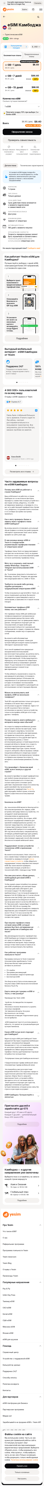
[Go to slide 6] (26, 465)
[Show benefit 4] (23, 382)
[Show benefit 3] (21, 382)
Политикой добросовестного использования (20, 240)
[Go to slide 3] (19, 465)
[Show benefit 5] (25, 382)
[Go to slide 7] (28, 465)
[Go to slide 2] (17, 465)
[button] (22, 188)
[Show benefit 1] (16, 382)
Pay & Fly (30, 789)
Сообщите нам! (34, 248)
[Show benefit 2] (18, 382)
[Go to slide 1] (15, 465)
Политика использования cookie (24, 1460)
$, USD (35, 47)
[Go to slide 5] (24, 465)
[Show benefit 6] (27, 382)
